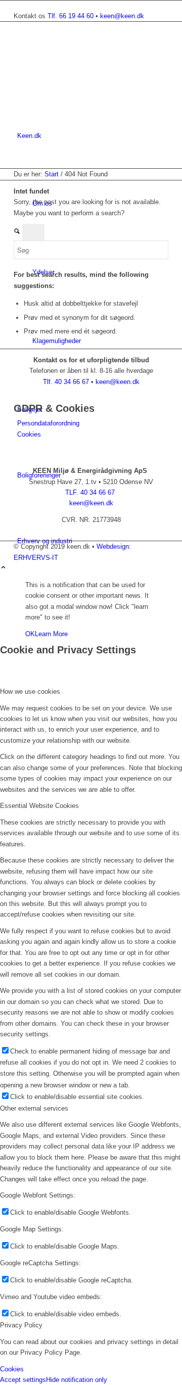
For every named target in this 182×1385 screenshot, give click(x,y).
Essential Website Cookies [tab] (39, 805)
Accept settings (23, 1379)
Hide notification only (76, 1379)
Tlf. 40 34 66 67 (67, 382)
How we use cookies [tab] (30, 691)
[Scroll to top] (3, 568)
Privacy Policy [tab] (21, 1325)
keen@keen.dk (122, 16)
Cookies (29, 434)
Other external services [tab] (34, 1108)
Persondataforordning (48, 423)
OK (30, 634)
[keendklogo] (89, 70)
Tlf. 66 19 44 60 (72, 16)
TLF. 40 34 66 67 (91, 492)
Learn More (51, 634)
